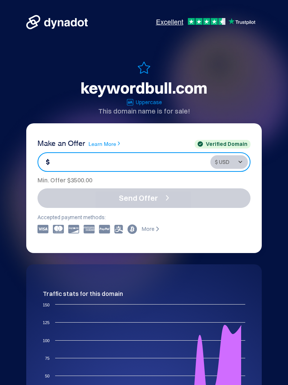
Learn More (102, 143)
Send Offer (138, 198)
